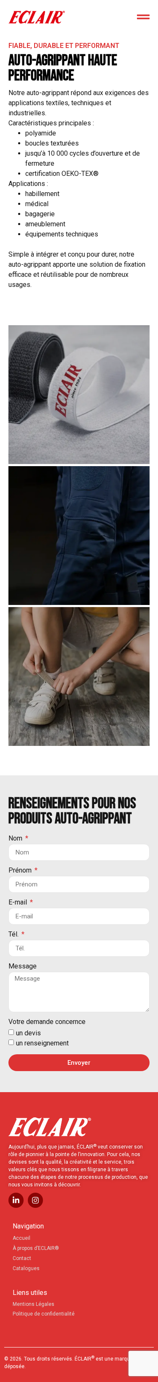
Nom (16, 838)
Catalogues (26, 1268)
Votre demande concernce (47, 1022)
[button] (79, 394)
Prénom (20, 870)
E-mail (18, 902)
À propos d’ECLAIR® (36, 1248)
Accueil (21, 1238)
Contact (22, 1258)
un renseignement (42, 1043)
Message (22, 966)
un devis (28, 1033)
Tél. (14, 934)
